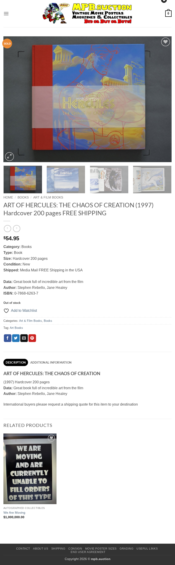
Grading (126, 548)
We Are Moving (14, 512)
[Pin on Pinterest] (32, 338)
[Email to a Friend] (24, 338)
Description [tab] (16, 362)
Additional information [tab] (51, 362)
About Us (40, 548)
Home (8, 197)
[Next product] (7, 228)
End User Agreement (88, 552)
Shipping (58, 548)
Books (23, 197)
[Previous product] (16, 228)
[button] (6, 13)
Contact (23, 548)
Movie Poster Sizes (101, 548)
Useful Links (147, 548)
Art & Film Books (48, 197)
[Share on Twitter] (16, 338)
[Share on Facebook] (7, 338)
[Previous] (12, 99)
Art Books (16, 328)
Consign (75, 548)
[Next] (162, 99)
